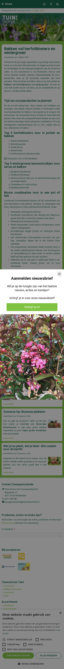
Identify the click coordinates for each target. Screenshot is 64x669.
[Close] (59, 274)
